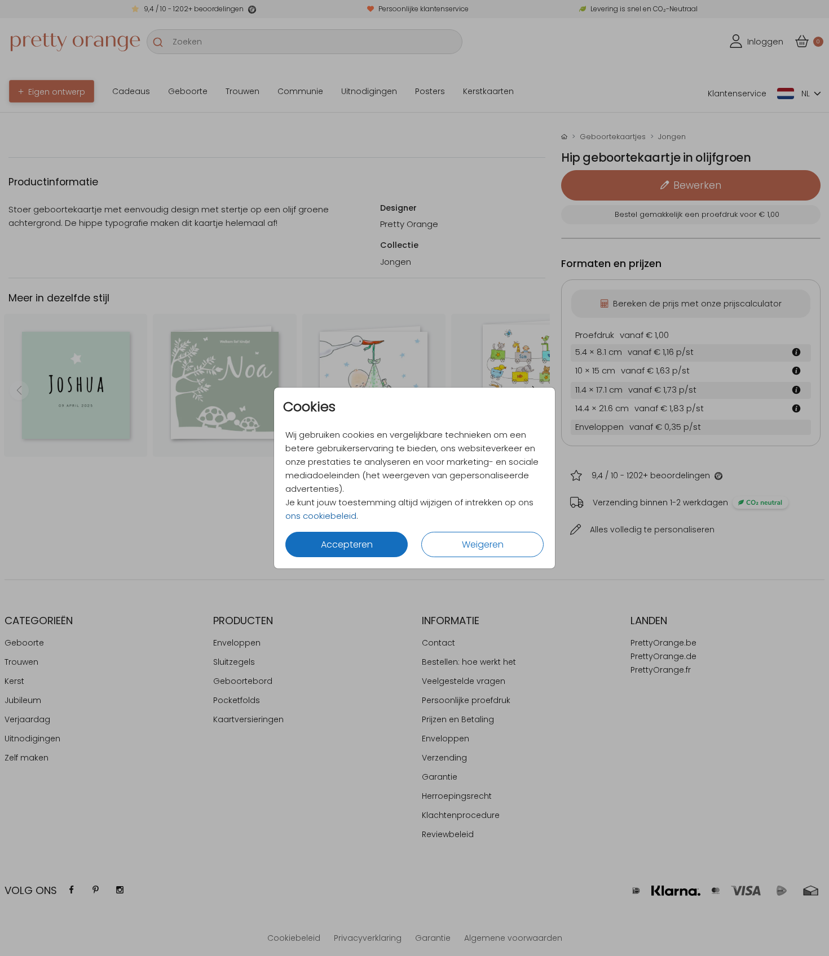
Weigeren (483, 544)
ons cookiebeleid (320, 516)
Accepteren (347, 544)
